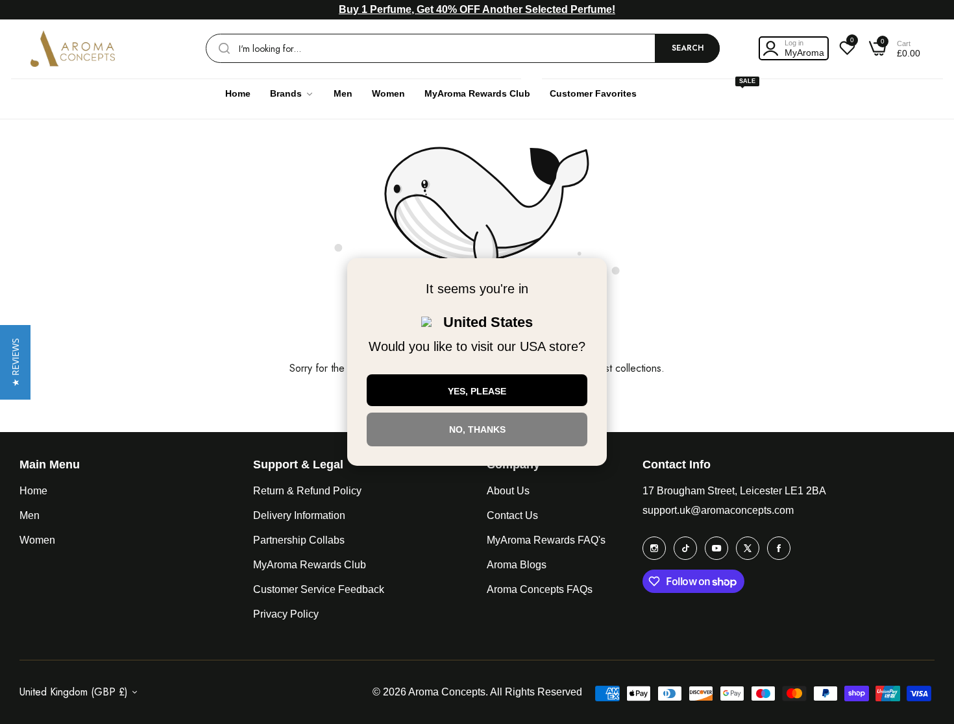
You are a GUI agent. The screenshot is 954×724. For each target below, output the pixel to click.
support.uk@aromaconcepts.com (718, 510)
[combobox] (463, 48)
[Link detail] (654, 548)
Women (37, 540)
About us (508, 490)
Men (29, 515)
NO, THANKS (477, 429)
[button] (15, 362)
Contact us (512, 515)
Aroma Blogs (516, 564)
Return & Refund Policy (307, 490)
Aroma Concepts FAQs (540, 589)
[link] (292, 93)
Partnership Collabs (299, 540)
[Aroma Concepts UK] (73, 48)
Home (33, 490)
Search (687, 48)
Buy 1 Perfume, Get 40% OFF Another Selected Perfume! (477, 9)
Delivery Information (299, 515)
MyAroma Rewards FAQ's (546, 540)
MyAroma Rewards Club (309, 564)
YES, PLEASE (477, 391)
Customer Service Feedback (318, 589)
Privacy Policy (286, 614)
